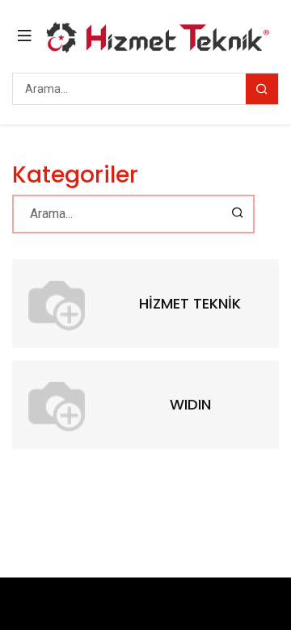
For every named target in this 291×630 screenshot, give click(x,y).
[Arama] (262, 89)
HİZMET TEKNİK (190, 303)
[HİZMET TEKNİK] (56, 303)
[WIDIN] (56, 404)
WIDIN (190, 404)
